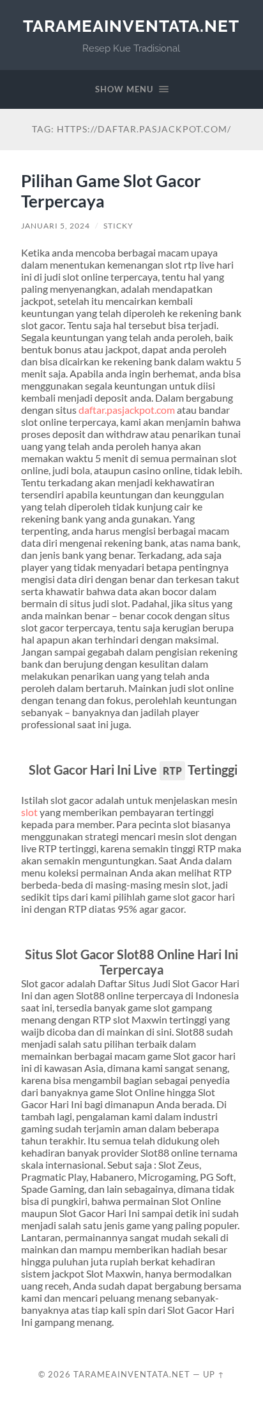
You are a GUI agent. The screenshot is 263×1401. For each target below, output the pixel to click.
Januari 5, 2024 (55, 225)
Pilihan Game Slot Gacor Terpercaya (111, 191)
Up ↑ (214, 1374)
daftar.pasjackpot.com (127, 410)
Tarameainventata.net (131, 26)
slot (29, 812)
